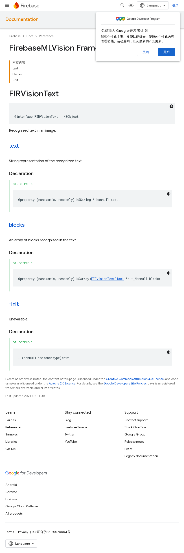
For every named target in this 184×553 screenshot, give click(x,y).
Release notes (134, 442)
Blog (68, 420)
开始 (166, 52)
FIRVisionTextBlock (107, 279)
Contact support (136, 420)
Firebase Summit (77, 427)
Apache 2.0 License (62, 383)
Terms (9, 532)
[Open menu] (7, 5)
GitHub (10, 449)
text (14, 145)
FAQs (128, 449)
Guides (10, 420)
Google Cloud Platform (21, 506)
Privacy (23, 532)
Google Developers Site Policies (125, 383)
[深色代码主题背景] (171, 106)
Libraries (11, 442)
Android (11, 485)
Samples (11, 434)
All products (13, 513)
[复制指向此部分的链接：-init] (23, 304)
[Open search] (122, 5)
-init (14, 304)
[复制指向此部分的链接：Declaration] (37, 173)
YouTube (71, 442)
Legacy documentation (141, 456)
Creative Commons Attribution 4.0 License (135, 379)
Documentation (21, 19)
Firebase (15, 36)
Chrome (11, 492)
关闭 (145, 52)
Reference (46, 36)
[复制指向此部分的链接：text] (23, 146)
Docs (29, 36)
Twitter (69, 434)
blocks (17, 225)
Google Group (135, 434)
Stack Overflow (136, 427)
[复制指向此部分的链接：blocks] (29, 225)
